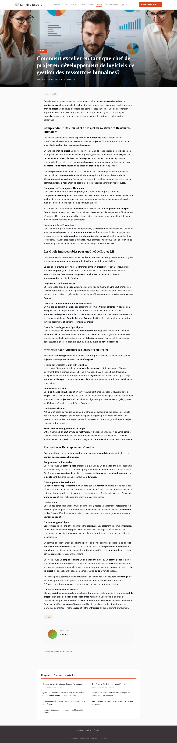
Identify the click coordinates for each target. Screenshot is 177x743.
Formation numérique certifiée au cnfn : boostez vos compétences (64, 702)
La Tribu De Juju (28, 4)
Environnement (111, 5)
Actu (65, 5)
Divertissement (86, 5)
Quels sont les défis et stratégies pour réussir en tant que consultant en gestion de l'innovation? (63, 693)
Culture (73, 5)
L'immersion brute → (150, 4)
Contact (97, 730)
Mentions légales (83, 730)
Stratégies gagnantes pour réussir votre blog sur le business (63, 711)
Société (124, 5)
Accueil (57, 5)
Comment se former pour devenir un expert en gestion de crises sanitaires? (111, 693)
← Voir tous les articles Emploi (58, 651)
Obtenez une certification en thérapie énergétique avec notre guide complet (62, 685)
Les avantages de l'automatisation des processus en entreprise (112, 702)
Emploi (99, 5)
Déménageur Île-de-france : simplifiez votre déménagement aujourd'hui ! (110, 685)
